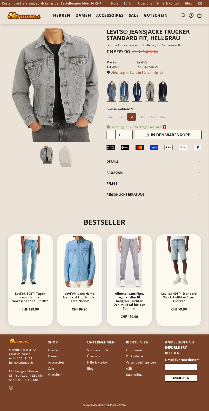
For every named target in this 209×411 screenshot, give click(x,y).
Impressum (134, 350)
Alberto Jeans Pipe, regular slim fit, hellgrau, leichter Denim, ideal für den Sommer (129, 300)
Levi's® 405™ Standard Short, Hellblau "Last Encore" (179, 297)
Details (113, 161)
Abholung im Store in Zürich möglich (137, 72)
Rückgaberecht (136, 356)
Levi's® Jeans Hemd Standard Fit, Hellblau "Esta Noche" (80, 297)
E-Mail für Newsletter (182, 360)
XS (110, 117)
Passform (115, 172)
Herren (61, 15)
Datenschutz (134, 375)
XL (152, 117)
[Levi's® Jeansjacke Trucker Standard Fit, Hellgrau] (54, 85)
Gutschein (156, 15)
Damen (83, 15)
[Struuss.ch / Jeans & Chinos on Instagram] (11, 389)
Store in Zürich (122, 3)
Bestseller (104, 222)
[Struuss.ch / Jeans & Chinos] (24, 15)
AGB (129, 368)
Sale (134, 15)
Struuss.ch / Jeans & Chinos (108, 404)
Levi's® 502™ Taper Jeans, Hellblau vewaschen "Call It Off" (30, 297)
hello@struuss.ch (21, 363)
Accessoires (109, 15)
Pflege (112, 183)
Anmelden (181, 378)
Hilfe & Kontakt (169, 3)
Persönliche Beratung (126, 194)
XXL (162, 117)
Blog (188, 3)
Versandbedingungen (141, 362)
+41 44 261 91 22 (20, 358)
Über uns (145, 3)
